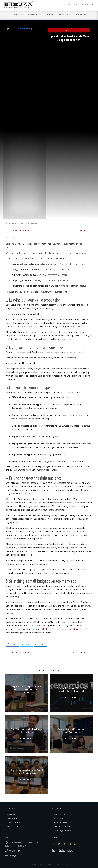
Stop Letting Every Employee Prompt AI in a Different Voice (26, 775)
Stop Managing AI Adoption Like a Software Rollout (26, 734)
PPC (69, 30)
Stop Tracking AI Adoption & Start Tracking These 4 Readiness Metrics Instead (26, 693)
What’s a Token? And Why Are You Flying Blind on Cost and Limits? (71, 693)
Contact (12, 855)
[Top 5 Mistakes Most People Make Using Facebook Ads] (24, 123)
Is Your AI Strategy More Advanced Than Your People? (71, 734)
